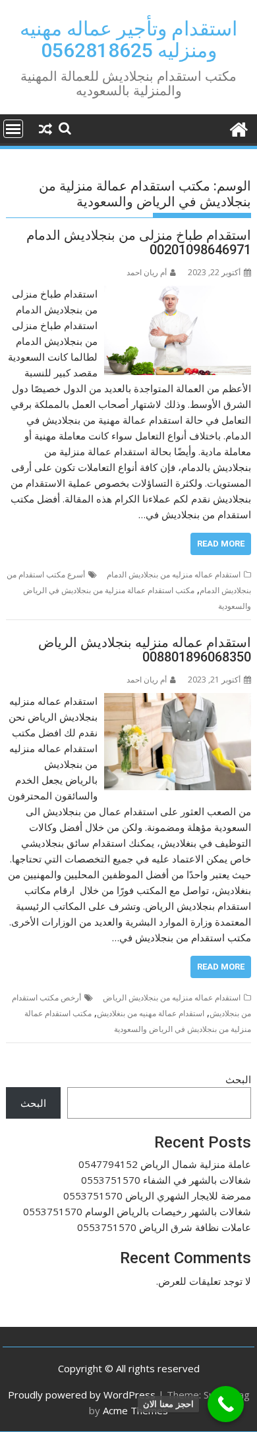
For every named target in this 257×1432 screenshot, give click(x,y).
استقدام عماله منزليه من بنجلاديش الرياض (172, 997)
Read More (220, 543)
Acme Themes (135, 1410)
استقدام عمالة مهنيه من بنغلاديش (150, 1013)
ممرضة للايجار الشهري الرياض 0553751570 (157, 1195)
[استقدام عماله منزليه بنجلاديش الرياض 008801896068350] (177, 700)
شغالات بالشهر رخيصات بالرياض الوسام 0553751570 (137, 1211)
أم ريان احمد (147, 272)
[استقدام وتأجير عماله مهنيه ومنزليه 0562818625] (238, 128)
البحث (238, 1079)
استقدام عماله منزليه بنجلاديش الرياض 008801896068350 (144, 650)
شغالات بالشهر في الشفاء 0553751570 (166, 1179)
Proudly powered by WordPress (82, 1394)
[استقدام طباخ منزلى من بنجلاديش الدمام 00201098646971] (177, 293)
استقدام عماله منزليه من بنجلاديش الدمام (174, 574)
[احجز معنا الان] (226, 1404)
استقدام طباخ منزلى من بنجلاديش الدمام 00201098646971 (138, 242)
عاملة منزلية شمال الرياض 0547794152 (164, 1164)
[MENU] (13, 129)
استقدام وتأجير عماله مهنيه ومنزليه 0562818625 (128, 39)
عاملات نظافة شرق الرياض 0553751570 (164, 1227)
